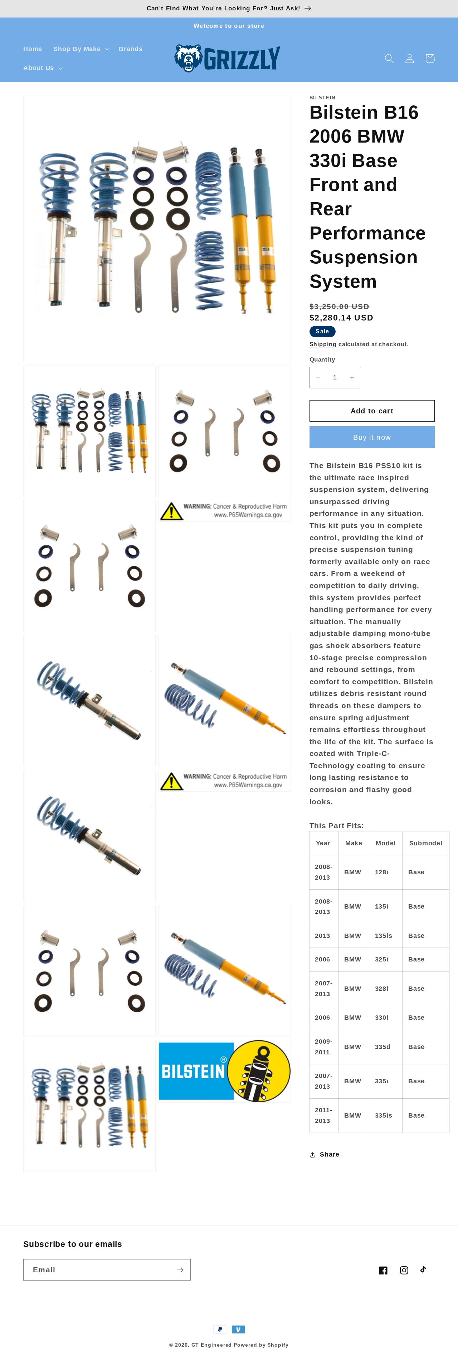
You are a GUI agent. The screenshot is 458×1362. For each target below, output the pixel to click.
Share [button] (329, 1154)
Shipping (323, 344)
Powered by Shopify (261, 1345)
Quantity (322, 360)
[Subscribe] (180, 1270)
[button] (80, 49)
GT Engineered (211, 1345)
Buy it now (372, 437)
